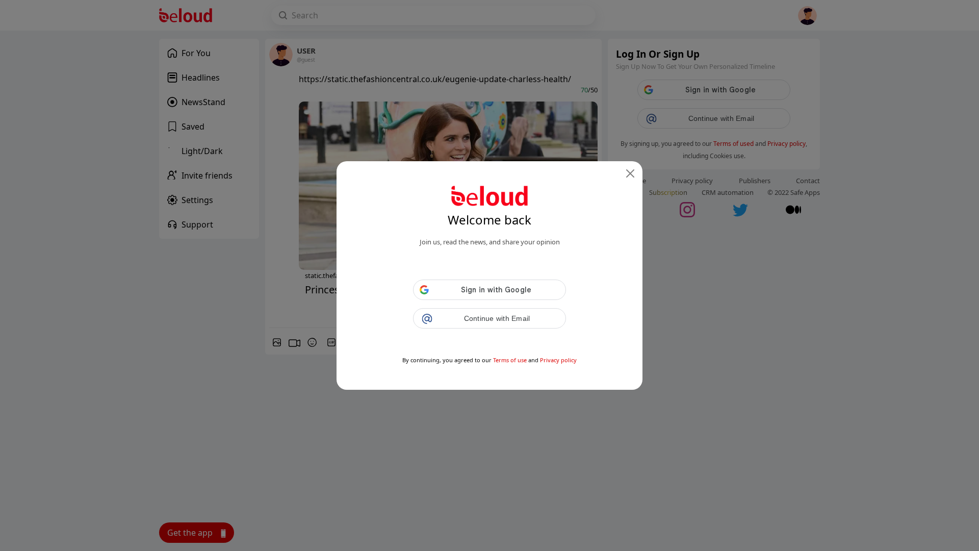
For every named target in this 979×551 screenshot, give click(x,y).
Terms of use (510, 360)
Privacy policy (558, 360)
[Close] (630, 173)
